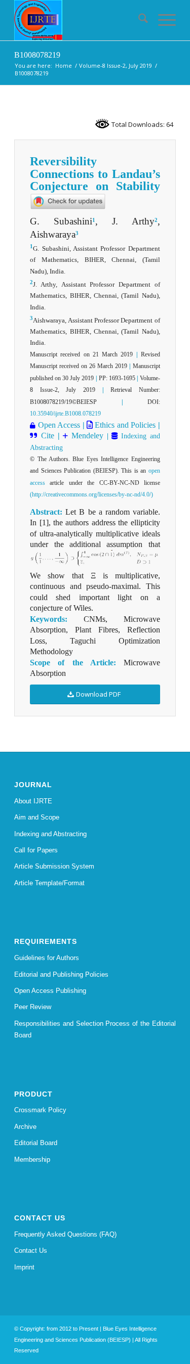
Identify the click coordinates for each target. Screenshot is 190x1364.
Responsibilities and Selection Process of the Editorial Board (95, 1029)
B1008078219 (37, 55)
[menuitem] (138, 20)
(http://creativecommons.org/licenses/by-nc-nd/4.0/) (91, 494)
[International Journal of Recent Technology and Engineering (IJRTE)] (78, 20)
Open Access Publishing (50, 990)
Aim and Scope (36, 817)
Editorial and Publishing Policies (61, 974)
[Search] (138, 20)
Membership (32, 1159)
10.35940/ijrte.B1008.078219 (65, 413)
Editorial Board (35, 1143)
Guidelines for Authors (46, 958)
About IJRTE (33, 801)
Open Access (59, 425)
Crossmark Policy (40, 1110)
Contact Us (30, 1250)
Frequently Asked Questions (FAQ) (65, 1234)
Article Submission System (54, 866)
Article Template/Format (49, 883)
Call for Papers (36, 850)
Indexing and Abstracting (50, 834)
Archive (25, 1126)
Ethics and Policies (124, 425)
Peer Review (32, 1007)
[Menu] (162, 20)
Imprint (24, 1267)
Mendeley (85, 435)
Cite (47, 435)
